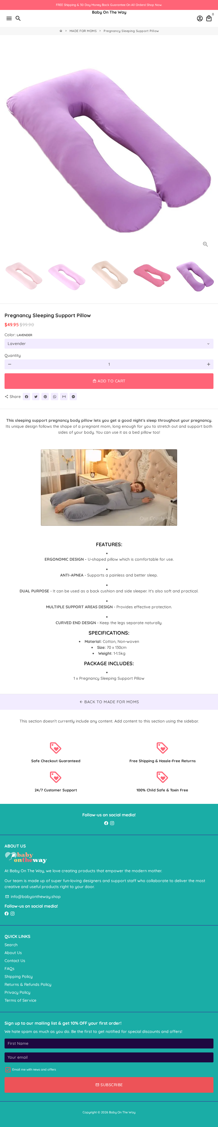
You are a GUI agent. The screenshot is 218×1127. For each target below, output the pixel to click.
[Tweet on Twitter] (35, 396)
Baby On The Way (122, 1112)
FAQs (9, 968)
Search (11, 944)
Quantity (13, 355)
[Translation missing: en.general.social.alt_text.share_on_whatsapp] (54, 396)
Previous (9, 148)
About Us (13, 952)
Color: (18, 334)
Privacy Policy (17, 992)
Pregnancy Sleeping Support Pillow (131, 31)
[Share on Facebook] (26, 396)
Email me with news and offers (34, 1069)
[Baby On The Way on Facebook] (106, 823)
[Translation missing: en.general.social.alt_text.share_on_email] (64, 396)
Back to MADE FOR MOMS (109, 701)
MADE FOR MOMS (83, 31)
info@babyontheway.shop (33, 896)
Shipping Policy (19, 976)
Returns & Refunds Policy (28, 984)
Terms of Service (20, 1000)
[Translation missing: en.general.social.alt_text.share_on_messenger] (73, 396)
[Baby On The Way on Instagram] (112, 823)
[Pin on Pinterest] (45, 396)
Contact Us (15, 960)
